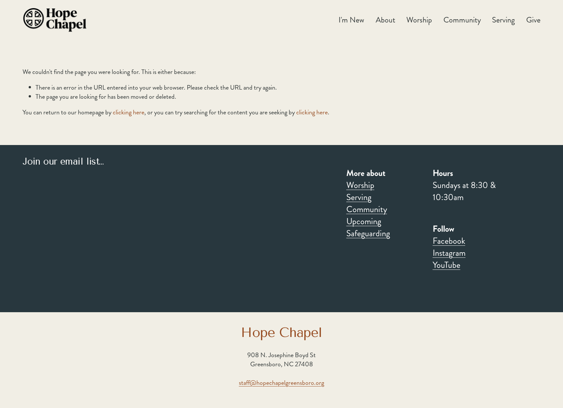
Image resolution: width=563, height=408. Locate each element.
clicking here (128, 112)
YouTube (446, 265)
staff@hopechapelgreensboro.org (281, 382)
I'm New (351, 19)
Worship (360, 185)
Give (533, 19)
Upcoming (363, 221)
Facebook (449, 241)
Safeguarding (368, 234)
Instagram (449, 253)
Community (366, 209)
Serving (358, 197)
